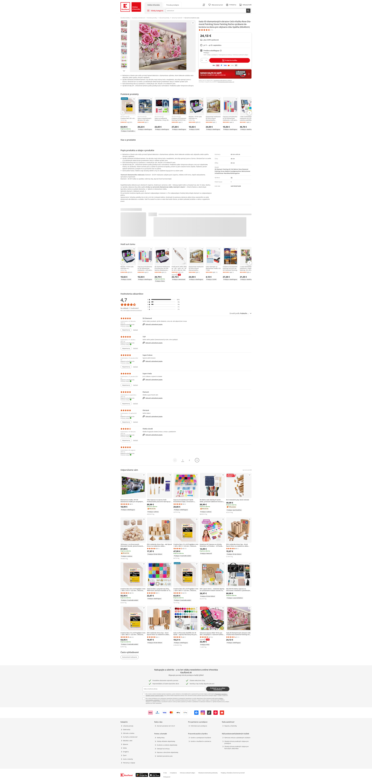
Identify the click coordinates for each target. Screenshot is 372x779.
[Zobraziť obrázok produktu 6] (124, 58)
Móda (125, 748)
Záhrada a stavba (128, 733)
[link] (173, 4)
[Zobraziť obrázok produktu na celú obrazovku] (163, 46)
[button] (163, 300)
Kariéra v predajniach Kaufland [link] (201, 738)
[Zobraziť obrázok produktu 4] (124, 44)
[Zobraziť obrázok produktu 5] (124, 51)
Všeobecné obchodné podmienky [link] (208, 773)
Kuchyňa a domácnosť (130, 737)
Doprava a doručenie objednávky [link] (167, 752)
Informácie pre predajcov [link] (199, 726)
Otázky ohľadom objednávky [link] (166, 741)
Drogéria (126, 752)
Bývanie (125, 744)
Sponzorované (124, 116)
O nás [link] (165, 773)
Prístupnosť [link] (166, 777)
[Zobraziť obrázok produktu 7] (124, 65)
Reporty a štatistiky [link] (230, 726)
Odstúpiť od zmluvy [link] (163, 749)
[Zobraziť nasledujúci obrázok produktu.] (124, 71)
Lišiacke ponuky (128, 726)
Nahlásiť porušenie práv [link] (165, 756)
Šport (125, 755)
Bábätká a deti (127, 741)
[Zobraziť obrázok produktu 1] (124, 23)
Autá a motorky (128, 759)
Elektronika (126, 729)
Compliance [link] (173, 773)
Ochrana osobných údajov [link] (187, 773)
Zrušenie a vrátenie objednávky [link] (167, 745)
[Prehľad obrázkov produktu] (124, 46)
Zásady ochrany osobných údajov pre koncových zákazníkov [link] (236, 747)
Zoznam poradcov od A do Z (166, 726)
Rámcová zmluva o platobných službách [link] (237, 738)
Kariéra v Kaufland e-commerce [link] (201, 741)
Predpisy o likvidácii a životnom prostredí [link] (233, 773)
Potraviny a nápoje (129, 763)
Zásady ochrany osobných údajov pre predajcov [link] (236, 742)
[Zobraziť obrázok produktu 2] (124, 30)
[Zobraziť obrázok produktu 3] (124, 37)
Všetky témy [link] (160, 738)
